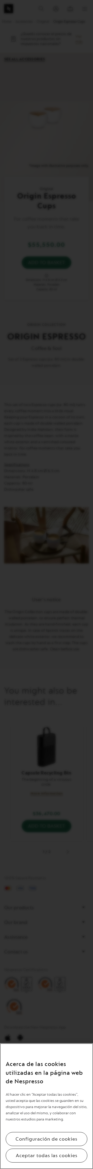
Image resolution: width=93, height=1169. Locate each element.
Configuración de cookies (47, 1139)
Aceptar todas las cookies (47, 1155)
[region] (46, 1106)
